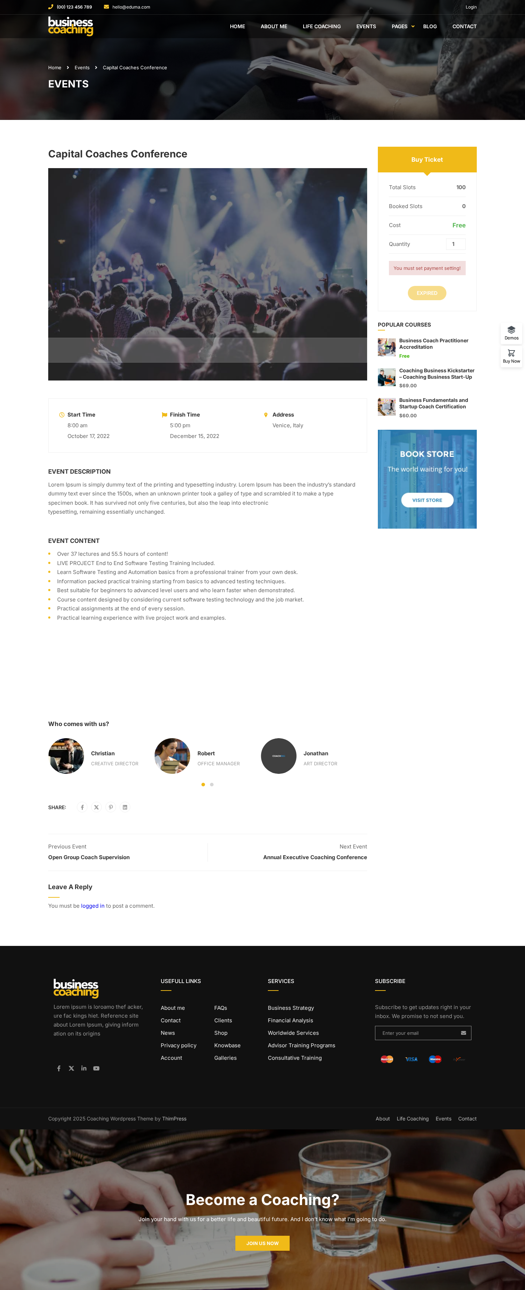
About (383, 1118)
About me (173, 1007)
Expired (427, 293)
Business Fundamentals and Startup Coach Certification (433, 403)
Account (171, 1057)
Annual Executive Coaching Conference (315, 857)
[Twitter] (96, 807)
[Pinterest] (111, 807)
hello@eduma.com (131, 7)
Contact (464, 26)
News (168, 1032)
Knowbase (227, 1045)
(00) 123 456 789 (74, 7)
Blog (430, 26)
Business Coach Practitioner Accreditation (434, 343)
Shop (221, 1032)
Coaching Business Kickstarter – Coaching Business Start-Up (437, 373)
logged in (93, 905)
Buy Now (511, 360)
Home (237, 26)
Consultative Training (295, 1057)
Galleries (225, 1057)
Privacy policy (178, 1045)
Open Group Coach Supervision (89, 857)
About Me (274, 26)
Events (366, 26)
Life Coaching (322, 26)
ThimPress (174, 1118)
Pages (400, 26)
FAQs (220, 1007)
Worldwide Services (293, 1032)
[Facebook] (82, 807)
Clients (223, 1020)
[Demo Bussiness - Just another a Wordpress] (75, 26)
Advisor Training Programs (301, 1045)
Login (471, 7)
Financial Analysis (290, 1020)
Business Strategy (291, 1007)
